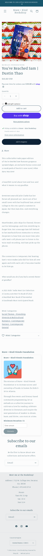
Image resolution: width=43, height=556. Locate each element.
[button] (5, 11)
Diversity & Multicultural (13, 317)
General (5, 327)
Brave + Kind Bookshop (20, 550)
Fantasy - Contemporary (12, 324)
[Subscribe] (35, 463)
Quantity (5, 91)
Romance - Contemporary (13, 321)
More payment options (21, 121)
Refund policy (25, 553)
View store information (14, 135)
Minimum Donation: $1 (14, 421)
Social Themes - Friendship (14, 314)
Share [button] (6, 151)
